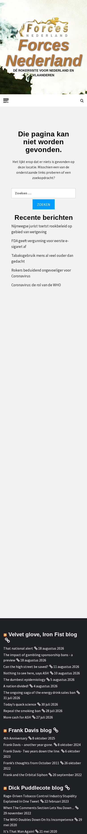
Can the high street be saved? (25, 666)
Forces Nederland (43, 52)
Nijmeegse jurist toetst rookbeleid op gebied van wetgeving (41, 229)
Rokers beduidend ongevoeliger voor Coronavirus (41, 273)
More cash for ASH (17, 717)
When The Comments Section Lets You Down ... (38, 807)
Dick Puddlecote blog (35, 788)
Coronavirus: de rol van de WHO (36, 284)
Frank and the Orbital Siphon (25, 774)
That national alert (18, 648)
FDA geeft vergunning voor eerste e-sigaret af (40, 243)
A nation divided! (15, 686)
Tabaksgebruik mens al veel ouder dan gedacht (42, 258)
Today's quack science (19, 704)
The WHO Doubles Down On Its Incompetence (38, 819)
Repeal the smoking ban (22, 710)
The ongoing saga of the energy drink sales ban (39, 692)
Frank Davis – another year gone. (28, 744)
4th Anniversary (15, 738)
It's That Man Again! (18, 831)
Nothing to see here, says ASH (26, 673)
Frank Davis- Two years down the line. (31, 751)
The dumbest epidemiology (24, 679)
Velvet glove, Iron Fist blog (42, 634)
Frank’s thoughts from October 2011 (31, 763)
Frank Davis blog (30, 730)
